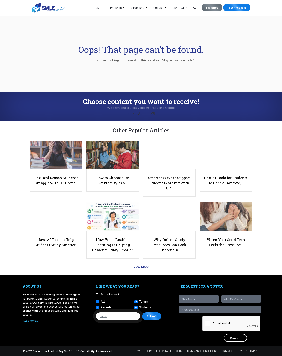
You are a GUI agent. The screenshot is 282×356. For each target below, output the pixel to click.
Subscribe (212, 7)
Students (137, 7)
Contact (165, 351)
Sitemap (251, 351)
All (103, 301)
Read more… (31, 320)
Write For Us (145, 351)
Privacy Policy (232, 351)
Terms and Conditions (202, 351)
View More (141, 266)
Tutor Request (236, 7)
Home (97, 7)
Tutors (158, 7)
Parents (116, 7)
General (179, 7)
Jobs (179, 351)
